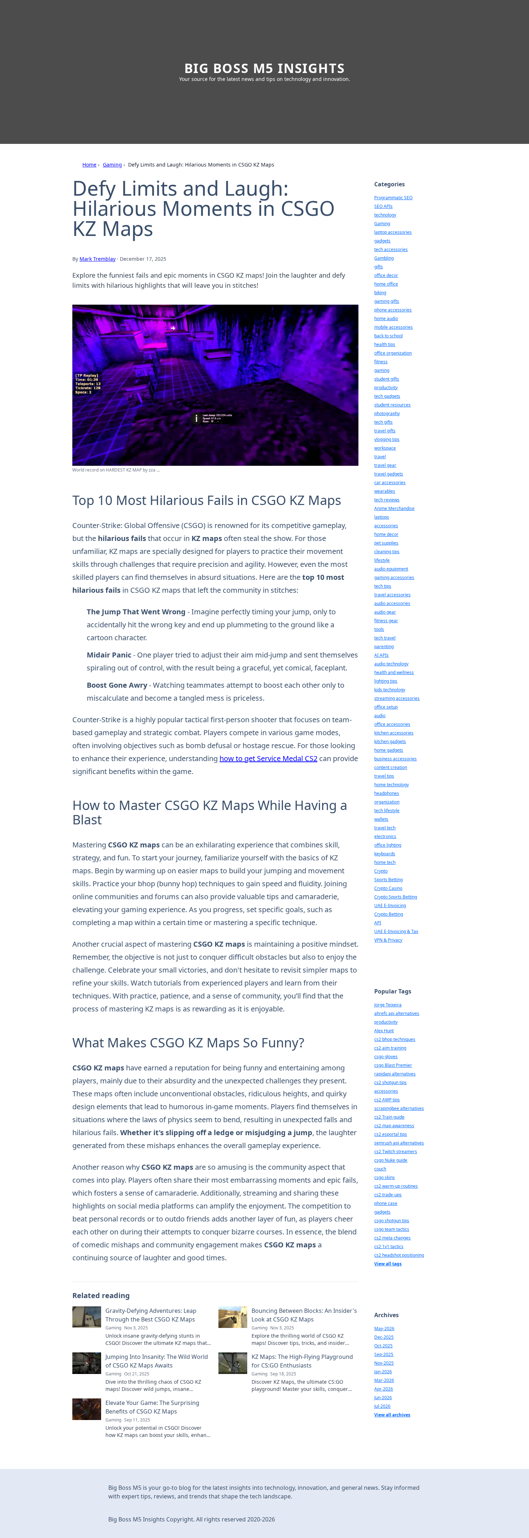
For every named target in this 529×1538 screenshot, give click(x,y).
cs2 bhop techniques (394, 1039)
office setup (386, 707)
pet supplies (386, 543)
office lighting (387, 845)
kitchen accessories (393, 733)
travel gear (385, 465)
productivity (386, 387)
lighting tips (385, 681)
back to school (388, 336)
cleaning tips (386, 552)
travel (380, 457)
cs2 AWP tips (387, 1100)
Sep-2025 (383, 1354)
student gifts (386, 379)
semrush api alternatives (399, 1143)
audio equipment (391, 569)
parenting (384, 646)
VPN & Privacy (388, 940)
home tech (384, 862)
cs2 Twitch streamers (395, 1151)
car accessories (390, 482)
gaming (381, 370)
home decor (386, 534)
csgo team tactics (391, 1229)
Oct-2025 (383, 1346)
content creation (390, 767)
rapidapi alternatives (395, 1074)
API (377, 923)
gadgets (382, 241)
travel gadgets (388, 474)
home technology (391, 785)
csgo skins (384, 1177)
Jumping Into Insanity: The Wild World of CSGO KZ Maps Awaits (156, 1361)
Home (89, 164)
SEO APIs (383, 206)
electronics (385, 836)
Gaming (112, 164)
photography (387, 413)
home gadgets (388, 750)
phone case (385, 1203)
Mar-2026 (384, 1380)
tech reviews (386, 500)
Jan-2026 (383, 1372)
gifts (378, 267)
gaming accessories (394, 577)
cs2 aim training (390, 1048)
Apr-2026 (383, 1389)
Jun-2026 (383, 1397)
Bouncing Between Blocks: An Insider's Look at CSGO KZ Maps (304, 1315)
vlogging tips (386, 439)
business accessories (395, 759)
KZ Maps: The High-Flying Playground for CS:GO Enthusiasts (302, 1361)
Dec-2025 (384, 1337)
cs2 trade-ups (388, 1195)
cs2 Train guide (389, 1117)
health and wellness (394, 672)
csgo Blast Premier (393, 1065)
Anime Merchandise (394, 508)
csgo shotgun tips (391, 1221)
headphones (386, 793)
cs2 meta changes (392, 1238)
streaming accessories (397, 698)
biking (380, 293)
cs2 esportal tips (390, 1134)
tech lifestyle (386, 810)
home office (386, 284)
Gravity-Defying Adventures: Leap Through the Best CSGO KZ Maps (150, 1315)
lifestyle (382, 560)
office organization (393, 353)
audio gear (385, 612)
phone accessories (393, 310)
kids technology (389, 690)
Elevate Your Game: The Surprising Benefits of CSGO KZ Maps (152, 1407)
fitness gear (386, 621)
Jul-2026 (382, 1406)
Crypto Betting (388, 914)
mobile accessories (393, 327)
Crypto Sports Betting (395, 897)
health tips (384, 344)
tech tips (382, 586)
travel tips (384, 776)
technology (385, 215)
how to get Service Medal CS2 (268, 758)
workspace (385, 448)
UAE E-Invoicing (390, 905)
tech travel (384, 638)
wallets (381, 819)
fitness (381, 362)
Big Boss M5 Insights (264, 68)
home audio (386, 318)
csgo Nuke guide (390, 1160)
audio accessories (392, 603)
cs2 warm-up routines (396, 1186)
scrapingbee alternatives (399, 1108)
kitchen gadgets (390, 741)
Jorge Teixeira (388, 1005)
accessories (386, 526)
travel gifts (384, 431)
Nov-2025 (384, 1363)
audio (379, 716)
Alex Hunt (384, 1031)
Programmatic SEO (393, 198)
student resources (392, 405)
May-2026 (384, 1328)
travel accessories (392, 595)
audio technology (391, 664)
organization (386, 802)
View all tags (388, 1264)
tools (379, 629)
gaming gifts (386, 301)
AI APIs (381, 655)
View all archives (392, 1415)
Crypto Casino (388, 888)
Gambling (384, 258)
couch (380, 1169)
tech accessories (391, 249)
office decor (386, 275)
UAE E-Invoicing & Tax (396, 931)
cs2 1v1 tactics (388, 1246)
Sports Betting (388, 880)
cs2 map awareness (394, 1126)
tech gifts (383, 422)
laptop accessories (393, 232)
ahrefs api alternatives (396, 1013)
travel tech (384, 828)
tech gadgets (387, 396)
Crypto (381, 871)
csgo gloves (386, 1057)
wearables (384, 491)
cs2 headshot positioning (399, 1255)
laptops (381, 517)
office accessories (392, 724)
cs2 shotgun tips (390, 1082)
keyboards (384, 854)
